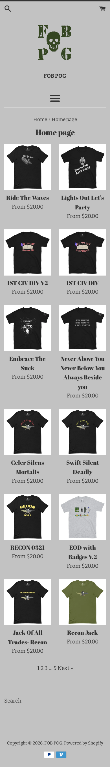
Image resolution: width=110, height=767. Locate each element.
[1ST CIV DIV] (82, 252)
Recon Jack (82, 632)
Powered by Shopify (83, 743)
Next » (65, 668)
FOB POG (53, 743)
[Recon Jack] (82, 602)
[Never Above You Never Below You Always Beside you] (82, 328)
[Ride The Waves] (27, 167)
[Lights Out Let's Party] (82, 167)
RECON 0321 (27, 547)
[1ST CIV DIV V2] (27, 252)
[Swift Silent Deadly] (82, 432)
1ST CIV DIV (82, 283)
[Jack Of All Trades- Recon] (27, 602)
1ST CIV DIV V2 (27, 283)
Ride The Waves (27, 198)
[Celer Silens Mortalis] (27, 432)
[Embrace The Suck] (27, 328)
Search (12, 700)
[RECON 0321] (27, 517)
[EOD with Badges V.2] (82, 517)
